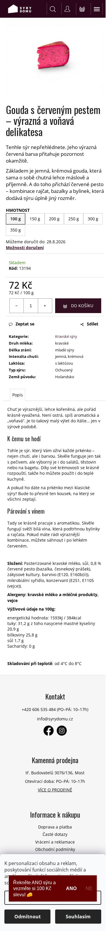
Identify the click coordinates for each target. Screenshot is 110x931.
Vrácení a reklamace (55, 842)
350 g (15, 230)
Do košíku (82, 305)
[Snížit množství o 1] (17, 306)
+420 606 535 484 (39, 709)
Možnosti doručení (25, 247)
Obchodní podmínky (55, 849)
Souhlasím (78, 916)
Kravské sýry (66, 336)
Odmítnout (27, 916)
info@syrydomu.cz (55, 719)
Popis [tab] (17, 395)
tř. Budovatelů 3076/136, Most (55, 772)
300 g (93, 218)
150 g (35, 218)
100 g (15, 218)
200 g (54, 218)
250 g (73, 218)
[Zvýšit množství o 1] (45, 306)
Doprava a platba (55, 827)
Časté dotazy (55, 834)
